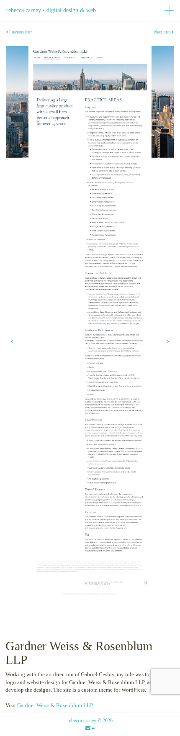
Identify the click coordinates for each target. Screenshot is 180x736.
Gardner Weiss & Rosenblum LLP (55, 705)
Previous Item (20, 32)
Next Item (163, 32)
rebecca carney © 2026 (90, 720)
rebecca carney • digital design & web (51, 10)
